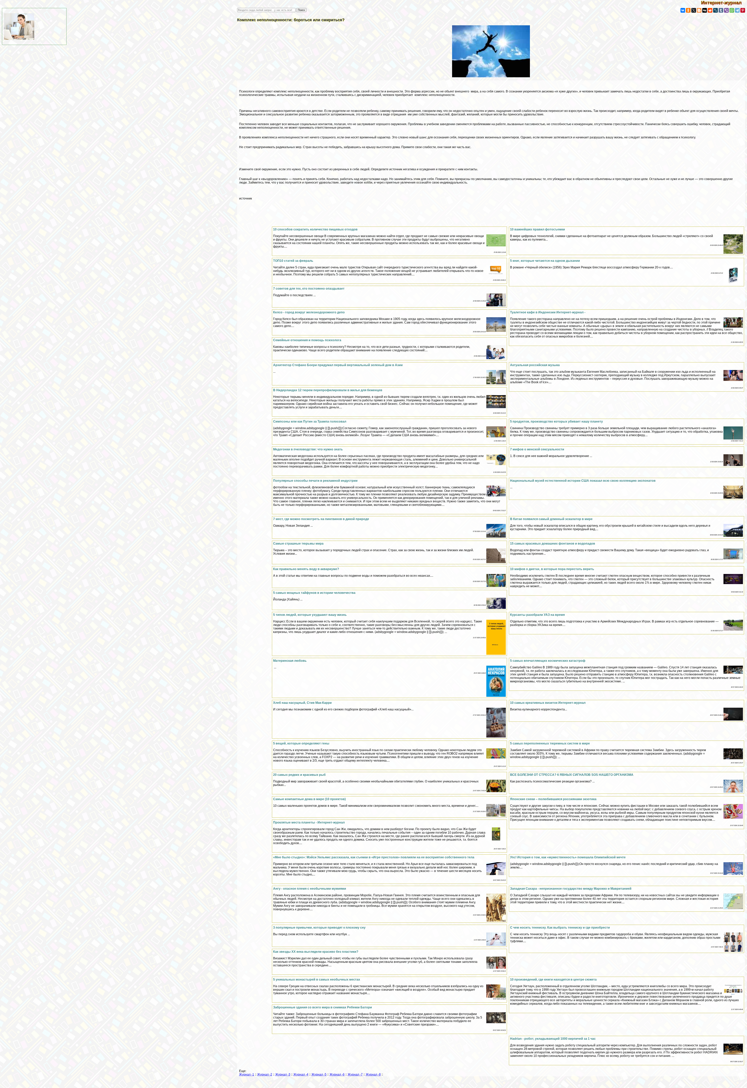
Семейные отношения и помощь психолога (307, 340)
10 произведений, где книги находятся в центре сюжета (553, 979)
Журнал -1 (246, 1074)
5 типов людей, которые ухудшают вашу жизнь (310, 614)
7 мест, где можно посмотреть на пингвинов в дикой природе (321, 519)
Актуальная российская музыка (535, 365)
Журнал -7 (355, 1074)
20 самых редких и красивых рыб (299, 774)
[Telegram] (737, 10)
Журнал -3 (282, 1074)
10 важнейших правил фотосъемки (537, 229)
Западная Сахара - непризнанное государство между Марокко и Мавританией (570, 888)
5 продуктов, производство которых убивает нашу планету (556, 421)
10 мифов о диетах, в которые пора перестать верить (552, 569)
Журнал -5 (318, 1074)
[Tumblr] (721, 10)
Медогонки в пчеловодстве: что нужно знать (308, 449)
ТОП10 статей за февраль (293, 260)
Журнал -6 (337, 1074)
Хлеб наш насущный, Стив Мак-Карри (302, 702)
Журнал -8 (373, 1074)
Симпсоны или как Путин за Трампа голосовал (309, 421)
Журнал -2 (264, 1074)
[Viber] (726, 10)
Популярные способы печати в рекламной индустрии (315, 480)
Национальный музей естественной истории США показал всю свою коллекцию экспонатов (583, 480)
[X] (693, 10)
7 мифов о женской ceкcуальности (537, 449)
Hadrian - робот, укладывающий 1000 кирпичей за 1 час (553, 1038)
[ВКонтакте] (682, 10)
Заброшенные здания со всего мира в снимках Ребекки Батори (322, 1007)
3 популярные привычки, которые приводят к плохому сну (319, 927)
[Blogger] (699, 10)
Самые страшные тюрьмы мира (298, 543)
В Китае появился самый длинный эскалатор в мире (551, 519)
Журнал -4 (300, 1074)
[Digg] (704, 10)
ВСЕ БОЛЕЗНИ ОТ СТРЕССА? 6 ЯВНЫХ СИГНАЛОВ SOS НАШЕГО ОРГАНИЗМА (571, 774)
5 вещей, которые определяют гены (301, 743)
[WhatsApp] (731, 10)
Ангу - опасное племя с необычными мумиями (309, 888)
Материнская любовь (290, 660)
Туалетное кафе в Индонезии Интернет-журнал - (547, 312)
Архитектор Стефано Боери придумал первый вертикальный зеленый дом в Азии (338, 365)
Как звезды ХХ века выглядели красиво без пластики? (315, 951)
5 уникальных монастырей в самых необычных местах (316, 979)
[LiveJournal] (715, 10)
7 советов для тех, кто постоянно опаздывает (309, 288)
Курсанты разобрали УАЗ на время (537, 614)
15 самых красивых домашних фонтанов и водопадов (552, 543)
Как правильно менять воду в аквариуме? (306, 569)
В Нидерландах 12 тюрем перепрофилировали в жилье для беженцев (327, 390)
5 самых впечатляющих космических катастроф (547, 660)
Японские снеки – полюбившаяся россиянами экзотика (553, 799)
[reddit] (710, 10)
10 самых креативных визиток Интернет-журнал (548, 702)
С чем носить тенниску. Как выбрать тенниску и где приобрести (560, 927)
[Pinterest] (742, 10)
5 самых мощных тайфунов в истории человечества (314, 592)
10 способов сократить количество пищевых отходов (315, 229)
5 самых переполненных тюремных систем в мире (550, 743)
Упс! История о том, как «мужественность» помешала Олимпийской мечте (568, 857)
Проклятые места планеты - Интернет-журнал (309, 822)
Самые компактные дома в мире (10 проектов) (309, 799)
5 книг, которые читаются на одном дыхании (545, 260)
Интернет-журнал (724, 2)
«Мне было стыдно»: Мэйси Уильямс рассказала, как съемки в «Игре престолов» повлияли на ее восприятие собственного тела (373, 857)
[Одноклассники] (688, 10)
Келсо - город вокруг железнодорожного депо (309, 312)
